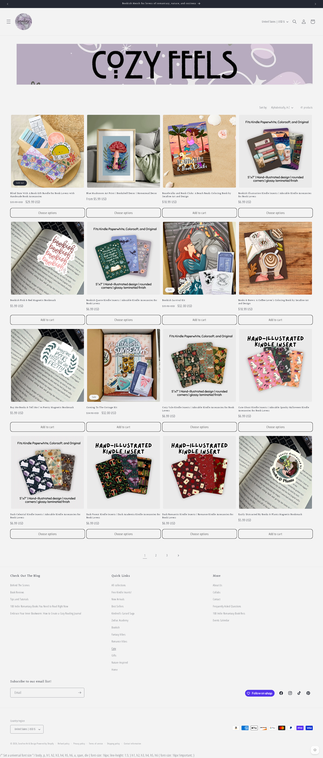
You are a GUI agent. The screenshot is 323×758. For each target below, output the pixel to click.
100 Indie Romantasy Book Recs (229, 613)
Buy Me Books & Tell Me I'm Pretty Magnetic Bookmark (42, 407)
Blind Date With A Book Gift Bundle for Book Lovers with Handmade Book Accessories (42, 195)
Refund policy (63, 743)
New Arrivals (118, 599)
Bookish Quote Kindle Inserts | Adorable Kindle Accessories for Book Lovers (121, 302)
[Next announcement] (315, 4)
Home (115, 670)
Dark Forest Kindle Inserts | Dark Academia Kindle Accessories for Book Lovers (123, 516)
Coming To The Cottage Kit (101, 407)
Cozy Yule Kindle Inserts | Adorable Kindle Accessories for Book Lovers (198, 409)
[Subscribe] (79, 693)
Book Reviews (17, 592)
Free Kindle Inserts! (121, 592)
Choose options (47, 213)
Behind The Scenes (20, 585)
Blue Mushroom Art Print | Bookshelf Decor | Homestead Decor (121, 193)
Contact (216, 599)
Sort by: (263, 107)
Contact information (132, 743)
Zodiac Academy (120, 620)
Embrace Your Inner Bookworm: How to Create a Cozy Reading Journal (45, 613)
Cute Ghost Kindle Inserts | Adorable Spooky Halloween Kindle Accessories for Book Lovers (273, 409)
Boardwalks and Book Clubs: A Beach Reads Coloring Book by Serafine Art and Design (196, 195)
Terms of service (96, 743)
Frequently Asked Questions (227, 606)
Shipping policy (113, 743)
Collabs (217, 592)
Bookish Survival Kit (173, 300)
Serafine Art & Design (27, 743)
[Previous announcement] (8, 4)
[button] (8, 21)
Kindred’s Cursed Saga (123, 613)
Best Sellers (118, 606)
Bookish (116, 627)
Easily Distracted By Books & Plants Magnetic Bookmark (270, 514)
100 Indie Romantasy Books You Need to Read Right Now (39, 606)
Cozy (114, 648)
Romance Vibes (119, 642)
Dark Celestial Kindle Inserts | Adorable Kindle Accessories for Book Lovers (45, 516)
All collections (119, 585)
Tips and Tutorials (19, 599)
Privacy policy (79, 743)
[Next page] (178, 555)
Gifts (114, 656)
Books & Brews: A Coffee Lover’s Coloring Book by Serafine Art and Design (273, 302)
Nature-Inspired (120, 662)
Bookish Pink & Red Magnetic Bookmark (33, 300)
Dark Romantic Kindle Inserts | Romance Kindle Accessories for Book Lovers (197, 516)
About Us (217, 585)
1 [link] (145, 555)
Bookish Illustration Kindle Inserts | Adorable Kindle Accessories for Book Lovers (274, 195)
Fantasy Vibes (119, 634)
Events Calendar (221, 620)
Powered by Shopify (45, 743)
